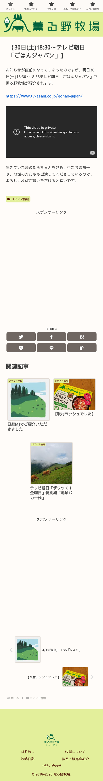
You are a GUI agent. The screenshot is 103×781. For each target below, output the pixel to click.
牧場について (75, 751)
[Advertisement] (51, 266)
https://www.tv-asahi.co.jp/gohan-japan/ (44, 95)
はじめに (27, 751)
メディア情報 (20, 199)
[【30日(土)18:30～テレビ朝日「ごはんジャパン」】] (82, 336)
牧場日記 (27, 758)
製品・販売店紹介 (75, 758)
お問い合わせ (51, 765)
